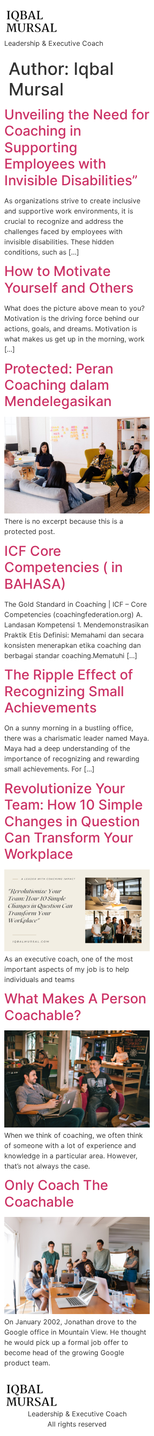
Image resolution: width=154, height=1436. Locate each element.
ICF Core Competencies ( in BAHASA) (63, 567)
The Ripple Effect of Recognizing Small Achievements (68, 691)
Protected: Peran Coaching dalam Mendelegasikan (58, 385)
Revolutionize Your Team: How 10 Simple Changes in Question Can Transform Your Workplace (73, 821)
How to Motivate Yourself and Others (68, 279)
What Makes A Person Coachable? (75, 1006)
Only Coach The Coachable (56, 1193)
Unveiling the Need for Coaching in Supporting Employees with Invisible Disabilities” (76, 147)
